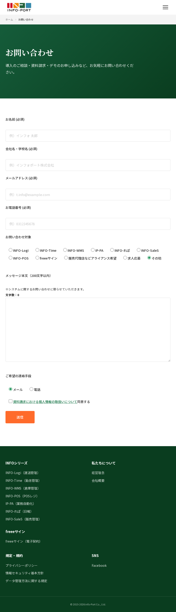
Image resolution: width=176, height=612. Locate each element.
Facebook (99, 565)
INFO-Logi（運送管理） (23, 472)
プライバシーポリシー (22, 565)
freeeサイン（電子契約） (24, 541)
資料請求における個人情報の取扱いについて (45, 401)
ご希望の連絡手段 (18, 376)
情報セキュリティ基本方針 (25, 573)
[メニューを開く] (165, 7)
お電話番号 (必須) (18, 207)
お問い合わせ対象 (18, 237)
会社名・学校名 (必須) (21, 148)
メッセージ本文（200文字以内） (29, 275)
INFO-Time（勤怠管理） (23, 480)
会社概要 (98, 480)
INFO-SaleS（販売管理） (24, 519)
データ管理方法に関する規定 (26, 580)
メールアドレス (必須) (21, 178)
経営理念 (98, 472)
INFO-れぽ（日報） (19, 511)
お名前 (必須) (15, 119)
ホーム (9, 19)
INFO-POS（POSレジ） (22, 496)
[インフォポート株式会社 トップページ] (19, 7)
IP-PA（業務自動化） (21, 503)
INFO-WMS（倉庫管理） (23, 488)
